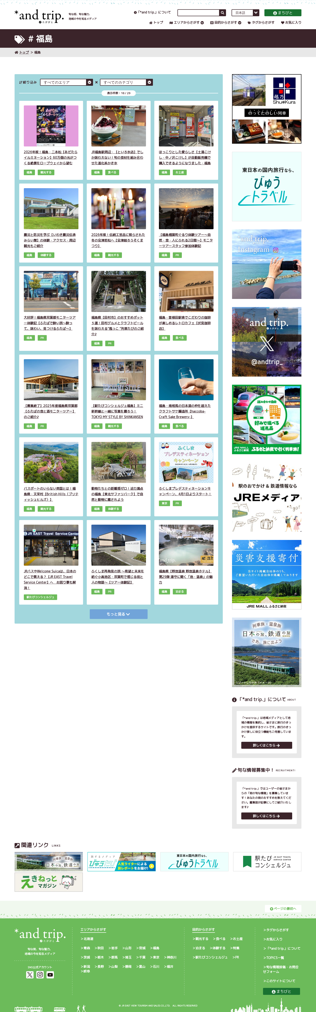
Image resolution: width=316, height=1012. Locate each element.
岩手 (114, 948)
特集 (236, 948)
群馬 (114, 957)
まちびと (285, 12)
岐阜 (87, 971)
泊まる (200, 948)
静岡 (128, 966)
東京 (156, 957)
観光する (201, 938)
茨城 (87, 957)
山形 (128, 948)
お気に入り (293, 22)
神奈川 (172, 957)
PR (237, 957)
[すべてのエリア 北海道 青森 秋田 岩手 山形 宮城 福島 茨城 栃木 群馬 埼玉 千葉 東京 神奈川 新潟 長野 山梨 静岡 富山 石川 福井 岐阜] (66, 82)
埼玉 (128, 957)
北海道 (88, 938)
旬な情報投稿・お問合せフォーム (281, 969)
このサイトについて (280, 981)
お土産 (238, 938)
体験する (219, 948)
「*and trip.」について (154, 12)
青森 (87, 948)
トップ (158, 22)
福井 (170, 966)
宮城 (142, 948)
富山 (142, 966)
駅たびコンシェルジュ (211, 957)
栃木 (100, 957)
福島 (156, 948)
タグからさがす (263, 22)
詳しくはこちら (264, 745)
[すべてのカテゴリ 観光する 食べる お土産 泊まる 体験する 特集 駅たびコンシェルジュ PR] (126, 82)
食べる (221, 938)
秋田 (100, 948)
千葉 (142, 957)
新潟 (87, 966)
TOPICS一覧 (275, 957)
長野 (100, 966)
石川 (156, 966)
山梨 (114, 966)
